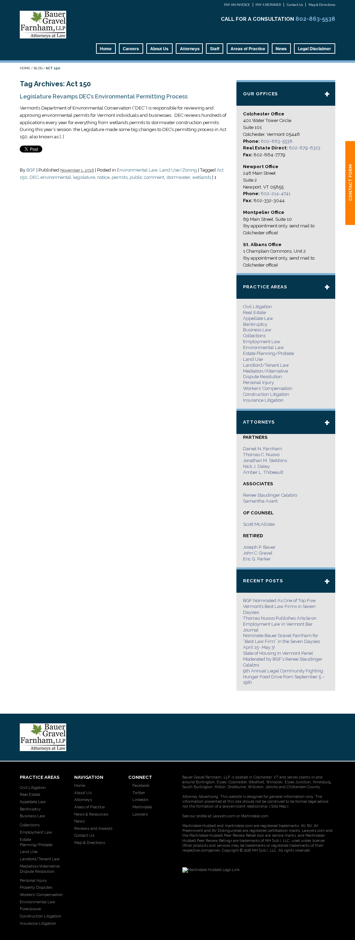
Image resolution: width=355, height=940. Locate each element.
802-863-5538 (315, 18)
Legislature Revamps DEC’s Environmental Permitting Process (104, 96)
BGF (30, 170)
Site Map (278, 806)
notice (103, 177)
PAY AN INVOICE (237, 5)
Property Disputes (36, 887)
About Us (159, 48)
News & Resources (91, 814)
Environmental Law (137, 170)
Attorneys (190, 48)
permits (120, 177)
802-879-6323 (304, 147)
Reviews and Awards (93, 828)
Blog (38, 68)
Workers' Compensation (267, 388)
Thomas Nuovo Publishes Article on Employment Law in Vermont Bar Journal (280, 624)
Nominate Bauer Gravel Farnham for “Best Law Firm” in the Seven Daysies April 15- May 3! (281, 641)
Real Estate (254, 312)
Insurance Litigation (263, 400)
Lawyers (139, 814)
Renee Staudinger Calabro (270, 495)
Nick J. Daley (256, 466)
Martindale (141, 806)
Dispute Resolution (262, 376)
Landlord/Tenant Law (266, 365)
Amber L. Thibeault (263, 472)
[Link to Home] (43, 24)
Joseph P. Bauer (259, 547)
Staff (214, 48)
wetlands (201, 177)
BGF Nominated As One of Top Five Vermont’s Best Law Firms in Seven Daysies (279, 606)
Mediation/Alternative (265, 371)
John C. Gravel (257, 553)
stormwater (178, 177)
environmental (56, 177)
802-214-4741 (276, 193)
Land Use (253, 359)
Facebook (140, 785)
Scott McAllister (259, 524)
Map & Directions (322, 5)
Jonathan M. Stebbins (265, 460)
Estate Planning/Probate (268, 353)
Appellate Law (258, 318)
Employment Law (261, 341)
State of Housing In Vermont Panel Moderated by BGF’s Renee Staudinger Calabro (282, 659)
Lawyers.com (224, 816)
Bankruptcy (255, 324)
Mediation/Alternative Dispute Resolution (40, 869)
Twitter (138, 792)
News (281, 48)
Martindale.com (254, 816)
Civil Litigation (257, 306)
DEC (33, 177)
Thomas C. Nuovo (261, 454)
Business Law (257, 329)
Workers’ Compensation (41, 894)
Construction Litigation (266, 394)
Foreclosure (30, 908)
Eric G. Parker (257, 559)
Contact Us (295, 5)
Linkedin (139, 799)
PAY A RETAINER (268, 5)
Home (106, 48)
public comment (147, 177)
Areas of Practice (248, 48)
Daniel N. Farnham (262, 448)
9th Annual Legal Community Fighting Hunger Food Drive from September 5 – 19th (283, 676)
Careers (131, 48)
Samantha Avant (260, 501)
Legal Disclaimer (314, 48)
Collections (254, 335)
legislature (84, 177)
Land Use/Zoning (178, 170)
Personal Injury (258, 382)
